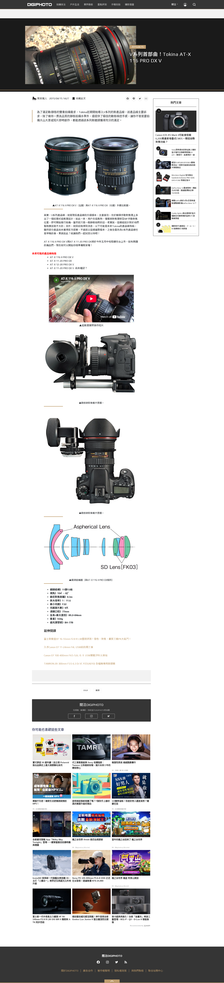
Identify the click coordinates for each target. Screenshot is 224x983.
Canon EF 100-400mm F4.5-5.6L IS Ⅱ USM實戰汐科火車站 (75, 655)
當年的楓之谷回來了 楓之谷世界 (127, 839)
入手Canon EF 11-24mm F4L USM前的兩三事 (68, 647)
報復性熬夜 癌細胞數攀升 (124, 762)
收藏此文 (81, 98)
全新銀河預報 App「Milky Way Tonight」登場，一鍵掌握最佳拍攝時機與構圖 (52, 842)
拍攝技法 (61, 4)
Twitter (140, 98)
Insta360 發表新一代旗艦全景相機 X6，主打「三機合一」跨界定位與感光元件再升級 (52, 881)
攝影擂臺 (129, 4)
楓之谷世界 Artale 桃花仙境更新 (87, 839)
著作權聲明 (104, 970)
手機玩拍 (115, 4)
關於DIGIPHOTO (69, 970)
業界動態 (88, 4)
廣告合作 (88, 970)
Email (146, 98)
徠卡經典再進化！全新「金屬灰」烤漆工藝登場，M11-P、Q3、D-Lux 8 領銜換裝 (131, 919)
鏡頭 (97, 690)
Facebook (127, 98)
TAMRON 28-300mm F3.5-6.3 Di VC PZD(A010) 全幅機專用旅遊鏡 (79, 663)
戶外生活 (74, 4)
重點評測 (102, 4)
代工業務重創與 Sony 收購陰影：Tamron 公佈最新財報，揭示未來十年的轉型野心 (91, 765)
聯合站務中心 (155, 970)
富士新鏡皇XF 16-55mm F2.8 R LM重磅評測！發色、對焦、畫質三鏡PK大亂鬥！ (87, 639)
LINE (134, 98)
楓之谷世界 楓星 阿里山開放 (125, 878)
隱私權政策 (120, 970)
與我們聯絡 (137, 970)
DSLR (86, 690)
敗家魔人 (42, 98)
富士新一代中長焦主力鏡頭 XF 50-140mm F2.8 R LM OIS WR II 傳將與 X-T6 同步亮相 (52, 919)
